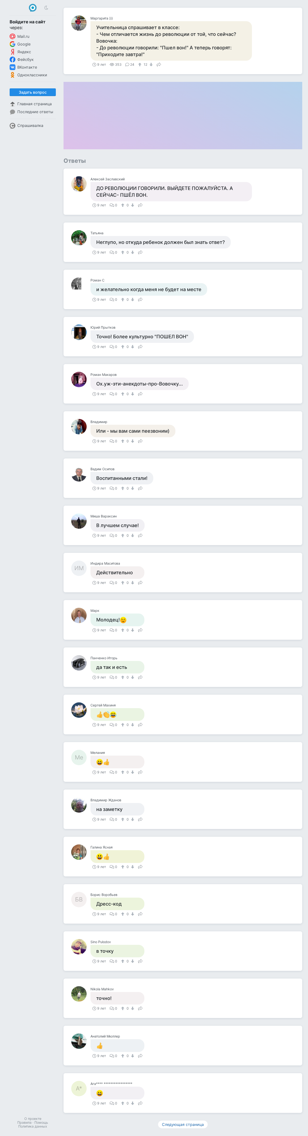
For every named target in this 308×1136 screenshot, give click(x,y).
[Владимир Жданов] (80, 805)
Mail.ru (23, 36)
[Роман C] (80, 285)
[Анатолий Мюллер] (80, 1041)
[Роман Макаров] (80, 379)
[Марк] (80, 615)
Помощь (41, 1122)
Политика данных (32, 1126)
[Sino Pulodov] (80, 946)
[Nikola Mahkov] (80, 994)
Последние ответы (35, 111)
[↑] (140, 64)
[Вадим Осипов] (80, 474)
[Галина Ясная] (80, 852)
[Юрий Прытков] (80, 332)
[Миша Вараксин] (80, 521)
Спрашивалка (30, 125)
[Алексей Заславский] (80, 184)
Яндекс (24, 51)
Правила (24, 1122)
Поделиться (159, 64)
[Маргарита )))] (80, 23)
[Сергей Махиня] (80, 710)
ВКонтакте (27, 67)
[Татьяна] (80, 238)
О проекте (32, 1118)
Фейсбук (25, 59)
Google (24, 44)
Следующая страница (183, 1124)
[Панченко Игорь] (80, 663)
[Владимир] (80, 426)
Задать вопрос (33, 92)
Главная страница (34, 103)
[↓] (150, 64)
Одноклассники (32, 74)
